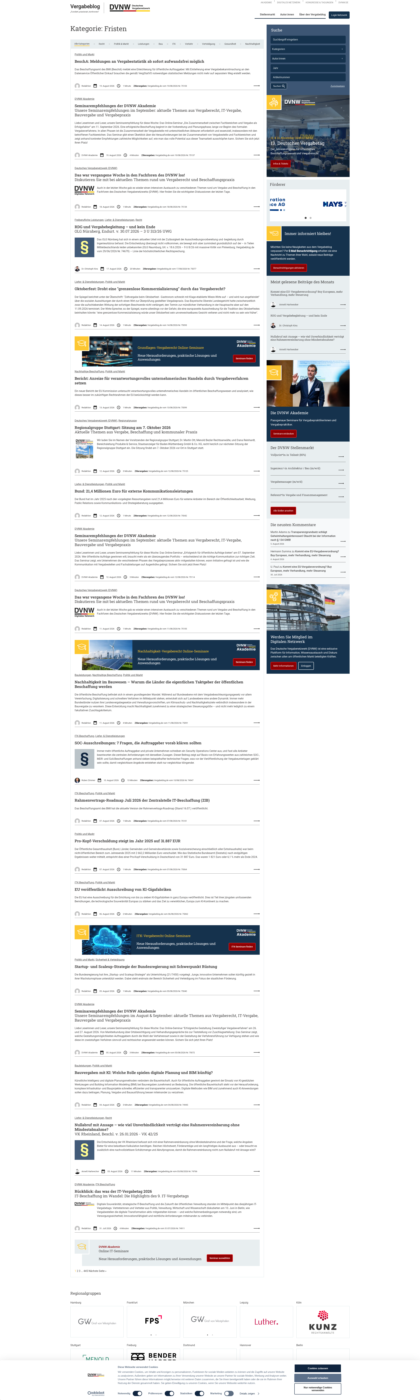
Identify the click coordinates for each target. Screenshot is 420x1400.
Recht (102, 44)
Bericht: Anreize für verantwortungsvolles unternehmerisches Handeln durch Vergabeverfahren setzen (161, 380)
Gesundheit (230, 44)
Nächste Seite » (97, 1271)
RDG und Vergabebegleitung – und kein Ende (115, 227)
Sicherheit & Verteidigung (110, 959)
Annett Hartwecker (90, 1171)
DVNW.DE (343, 2)
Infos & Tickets (280, 163)
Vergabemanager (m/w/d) (286, 481)
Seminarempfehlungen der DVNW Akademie (115, 106)
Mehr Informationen (283, 666)
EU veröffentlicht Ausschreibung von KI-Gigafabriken (123, 889)
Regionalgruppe (127, 420)
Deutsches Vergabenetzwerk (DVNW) (96, 168)
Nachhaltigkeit (252, 44)
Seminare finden (244, 358)
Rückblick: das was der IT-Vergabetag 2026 (113, 1191)
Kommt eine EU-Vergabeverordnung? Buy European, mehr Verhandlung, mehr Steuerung (307, 293)
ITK (174, 44)
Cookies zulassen (318, 1368)
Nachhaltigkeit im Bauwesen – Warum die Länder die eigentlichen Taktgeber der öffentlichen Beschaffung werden (159, 684)
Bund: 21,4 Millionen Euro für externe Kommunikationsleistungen (134, 491)
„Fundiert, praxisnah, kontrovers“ (84, 12)
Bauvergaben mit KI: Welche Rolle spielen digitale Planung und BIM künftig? (144, 1072)
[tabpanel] (308, 207)
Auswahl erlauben (317, 1378)
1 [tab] (305, 218)
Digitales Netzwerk (288, 2)
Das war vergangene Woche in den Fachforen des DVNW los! (130, 175)
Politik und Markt (84, 54)
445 (86, 1271)
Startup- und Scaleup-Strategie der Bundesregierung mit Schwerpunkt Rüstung (146, 966)
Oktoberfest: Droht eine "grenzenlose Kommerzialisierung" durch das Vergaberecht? (150, 289)
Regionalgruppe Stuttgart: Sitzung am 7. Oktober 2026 (123, 427)
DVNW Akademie (84, 98)
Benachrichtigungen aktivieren (288, 268)
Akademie (266, 2)
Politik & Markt (121, 44)
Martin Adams (279, 532)
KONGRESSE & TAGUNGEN (319, 2)
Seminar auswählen (220, 1258)
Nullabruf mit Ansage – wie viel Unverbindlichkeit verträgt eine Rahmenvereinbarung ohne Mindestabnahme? (157, 1127)
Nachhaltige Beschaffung (89, 371)
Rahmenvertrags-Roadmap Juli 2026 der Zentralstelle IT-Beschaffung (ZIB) (142, 800)
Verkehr (189, 44)
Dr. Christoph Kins (90, 269)
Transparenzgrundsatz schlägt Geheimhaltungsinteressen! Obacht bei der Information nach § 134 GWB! (303, 536)
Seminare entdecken (283, 433)
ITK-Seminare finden (242, 946)
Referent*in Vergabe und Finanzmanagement (299, 494)
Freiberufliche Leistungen (89, 220)
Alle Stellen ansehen (283, 510)
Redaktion (86, 86)
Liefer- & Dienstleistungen (119, 220)
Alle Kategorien (82, 43)
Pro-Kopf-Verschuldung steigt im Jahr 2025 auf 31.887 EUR (127, 841)
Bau (161, 44)
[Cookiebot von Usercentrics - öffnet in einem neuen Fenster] (96, 1393)
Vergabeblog (85, 6)
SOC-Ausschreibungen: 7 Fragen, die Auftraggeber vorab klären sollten (138, 743)
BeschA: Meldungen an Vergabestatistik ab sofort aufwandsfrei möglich (139, 61)
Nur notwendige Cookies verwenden (318, 1389)
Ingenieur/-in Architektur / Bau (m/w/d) (295, 468)
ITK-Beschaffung (84, 736)
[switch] (169, 1393)
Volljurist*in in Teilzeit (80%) (288, 454)
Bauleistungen (83, 675)
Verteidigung (208, 44)
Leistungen (143, 44)
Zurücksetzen (338, 86)
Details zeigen (247, 1393)
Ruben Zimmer (88, 780)
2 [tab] (310, 218)
